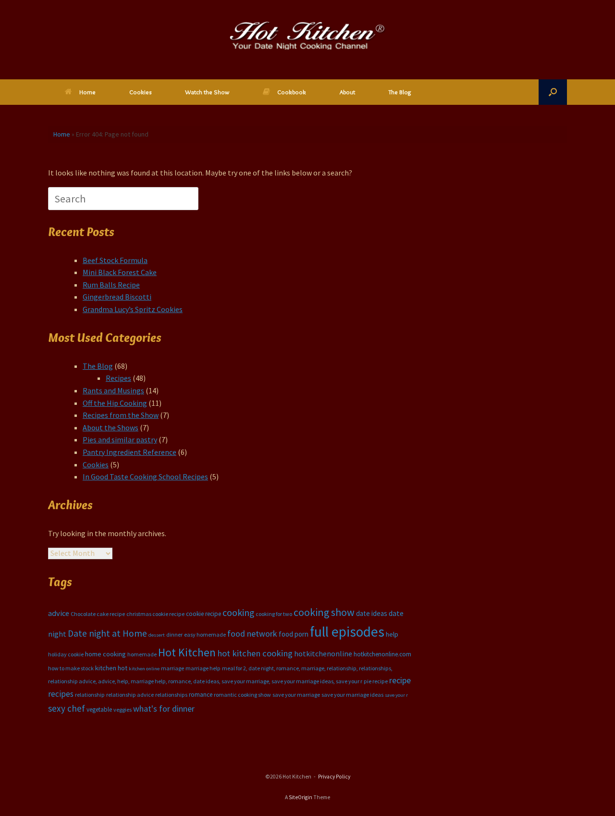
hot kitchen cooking (255, 653)
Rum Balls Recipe (111, 284)
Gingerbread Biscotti (117, 296)
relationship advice (130, 694)
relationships (171, 694)
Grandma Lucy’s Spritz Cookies (133, 309)
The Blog (400, 92)
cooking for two (274, 613)
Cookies (140, 92)
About (347, 92)
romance (200, 694)
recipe (400, 680)
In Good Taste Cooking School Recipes (145, 476)
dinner (174, 634)
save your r (396, 695)
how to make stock (71, 668)
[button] (553, 92)
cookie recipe (203, 614)
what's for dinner (164, 708)
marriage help (203, 668)
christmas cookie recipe (155, 613)
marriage (172, 668)
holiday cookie (66, 654)
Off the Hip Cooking (115, 403)
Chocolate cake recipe (98, 613)
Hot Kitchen (187, 652)
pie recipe (376, 681)
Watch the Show (207, 92)
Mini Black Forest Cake (120, 272)
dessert (156, 635)
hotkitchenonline (323, 653)
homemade (142, 654)
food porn (293, 634)
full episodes (347, 631)
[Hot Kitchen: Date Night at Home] (307, 36)
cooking (238, 612)
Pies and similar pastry (120, 439)
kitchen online (144, 668)
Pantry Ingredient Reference (129, 452)
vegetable (99, 709)
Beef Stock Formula (115, 260)
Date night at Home (107, 633)
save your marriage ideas (352, 694)
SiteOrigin (300, 797)
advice (58, 613)
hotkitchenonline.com (382, 654)
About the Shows (110, 427)
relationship (90, 694)
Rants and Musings (113, 390)
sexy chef (66, 708)
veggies (122, 709)
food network (252, 633)
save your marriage (296, 694)
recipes (61, 694)
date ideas (371, 613)
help (392, 634)
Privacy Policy (334, 776)
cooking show (324, 612)
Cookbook (291, 92)
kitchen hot (111, 668)
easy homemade (205, 634)
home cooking (105, 654)
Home (87, 92)
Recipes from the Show (121, 415)
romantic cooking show (242, 694)
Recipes (118, 378)
